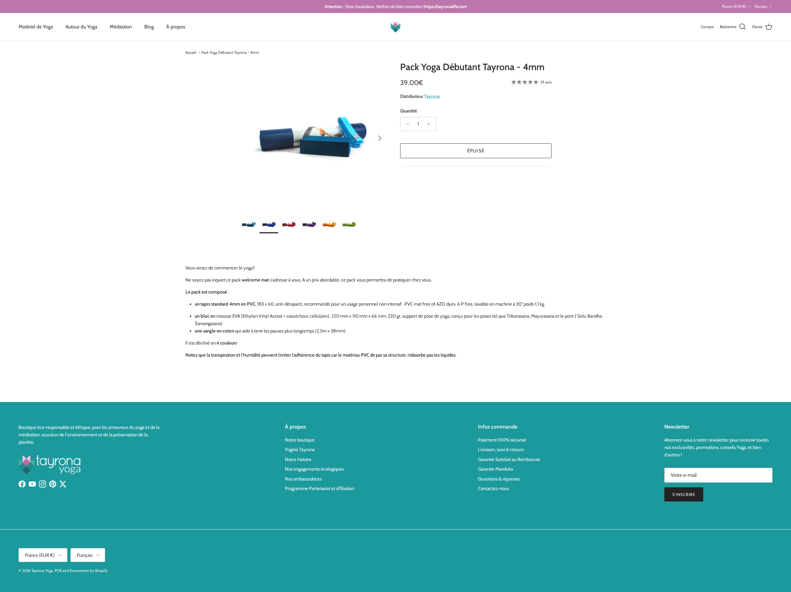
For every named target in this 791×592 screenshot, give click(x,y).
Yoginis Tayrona (300, 449)
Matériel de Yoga (36, 27)
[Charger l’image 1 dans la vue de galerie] (313, 135)
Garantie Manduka (495, 469)
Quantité (408, 111)
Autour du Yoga (81, 27)
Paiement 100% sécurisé (502, 440)
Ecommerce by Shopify (89, 570)
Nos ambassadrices (303, 479)
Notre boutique (300, 440)
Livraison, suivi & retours (501, 449)
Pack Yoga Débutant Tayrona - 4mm (230, 52)
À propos (175, 27)
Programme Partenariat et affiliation (319, 488)
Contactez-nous (493, 488)
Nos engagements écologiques (314, 469)
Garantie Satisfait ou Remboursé (509, 459)
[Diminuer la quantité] (405, 124)
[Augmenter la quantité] (430, 124)
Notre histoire (298, 459)
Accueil (190, 52)
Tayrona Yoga (42, 570)
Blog (149, 27)
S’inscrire (683, 494)
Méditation (121, 27)
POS (58, 570)
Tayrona (432, 96)
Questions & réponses (499, 479)
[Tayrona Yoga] (395, 27)
